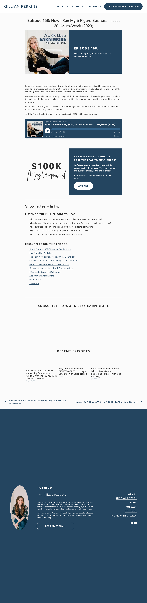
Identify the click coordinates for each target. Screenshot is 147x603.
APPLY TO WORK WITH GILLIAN (123, 6)
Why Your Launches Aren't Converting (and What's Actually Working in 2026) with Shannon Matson (41, 374)
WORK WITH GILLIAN (124, 515)
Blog (70, 6)
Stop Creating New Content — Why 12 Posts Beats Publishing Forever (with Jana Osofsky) (106, 372)
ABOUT (132, 493)
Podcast (81, 6)
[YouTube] (135, 523)
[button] (118, 359)
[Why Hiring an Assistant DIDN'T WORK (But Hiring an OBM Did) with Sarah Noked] (74, 364)
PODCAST (131, 506)
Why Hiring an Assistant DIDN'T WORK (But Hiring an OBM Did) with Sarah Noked (73, 371)
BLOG (133, 502)
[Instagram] (131, 523)
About (60, 6)
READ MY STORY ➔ (55, 526)
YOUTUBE (131, 511)
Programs (95, 6)
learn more (83, 186)
